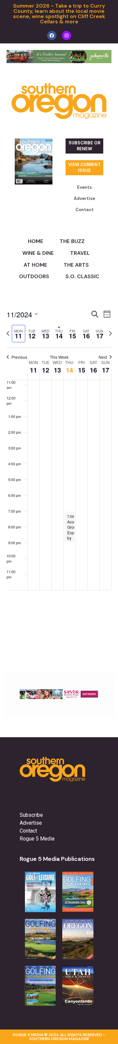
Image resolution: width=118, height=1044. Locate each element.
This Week (59, 357)
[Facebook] (51, 35)
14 (69, 370)
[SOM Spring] (59, 697)
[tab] (18, 333)
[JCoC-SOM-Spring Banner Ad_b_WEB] (59, 61)
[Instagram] (66, 35)
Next (103, 357)
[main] (59, 470)
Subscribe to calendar (55, 608)
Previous (19, 357)
